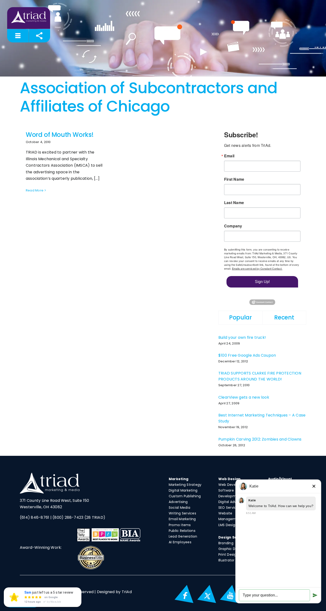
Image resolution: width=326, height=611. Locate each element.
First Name (234, 179)
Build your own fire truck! (242, 337)
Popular (240, 317)
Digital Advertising (233, 501)
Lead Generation (183, 536)
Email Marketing (182, 519)
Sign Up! (262, 282)
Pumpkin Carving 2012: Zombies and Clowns (260, 439)
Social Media (179, 507)
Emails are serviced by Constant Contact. (257, 268)
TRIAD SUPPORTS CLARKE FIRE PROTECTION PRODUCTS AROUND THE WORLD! (259, 376)
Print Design (228, 554)
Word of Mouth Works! (59, 134)
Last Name (234, 203)
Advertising (178, 501)
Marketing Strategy (185, 484)
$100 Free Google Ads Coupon (247, 355)
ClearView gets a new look (243, 397)
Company (233, 226)
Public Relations (182, 530)
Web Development (234, 484)
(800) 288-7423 (68, 517)
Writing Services (182, 513)
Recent (284, 317)
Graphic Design (231, 548)
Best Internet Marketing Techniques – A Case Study (261, 418)
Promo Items (180, 525)
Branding (225, 543)
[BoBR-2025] (91, 547)
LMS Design (227, 525)
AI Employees (180, 542)
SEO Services (229, 507)
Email (229, 156)
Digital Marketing (183, 490)
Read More (34, 190)
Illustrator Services (234, 560)
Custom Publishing (185, 496)
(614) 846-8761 (34, 517)
